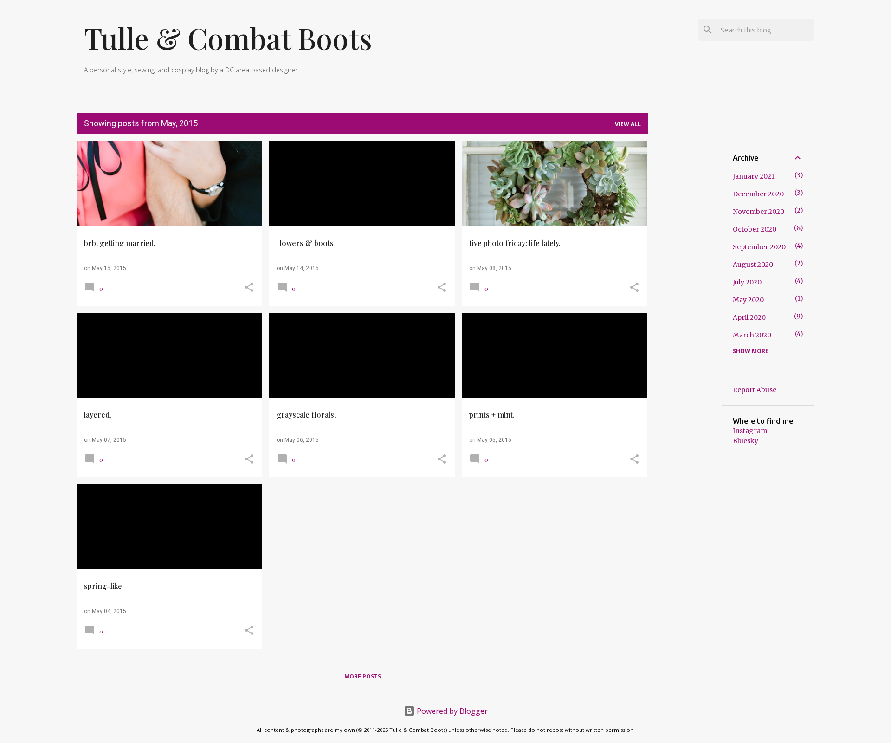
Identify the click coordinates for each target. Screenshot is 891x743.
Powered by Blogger (451, 711)
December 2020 (758, 194)
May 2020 (748, 300)
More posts (362, 676)
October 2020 (754, 229)
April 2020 (749, 317)
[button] (249, 288)
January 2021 (754, 176)
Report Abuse (754, 390)
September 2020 (759, 247)
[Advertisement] (685, 280)
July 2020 (747, 282)
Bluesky (745, 441)
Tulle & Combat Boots (228, 38)
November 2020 (758, 211)
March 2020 (752, 335)
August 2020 (753, 264)
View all (628, 124)
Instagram (750, 430)
